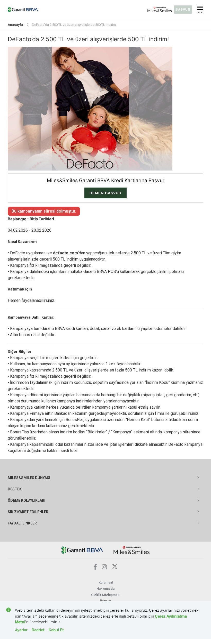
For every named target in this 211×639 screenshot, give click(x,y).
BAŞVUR (182, 9)
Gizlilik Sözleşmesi (105, 595)
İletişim (105, 601)
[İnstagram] (104, 567)
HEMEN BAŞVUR (105, 193)
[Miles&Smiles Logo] (131, 549)
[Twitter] (114, 567)
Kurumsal (106, 582)
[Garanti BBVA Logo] (82, 549)
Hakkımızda (105, 589)
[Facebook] (95, 568)
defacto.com (65, 252)
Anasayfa (15, 25)
